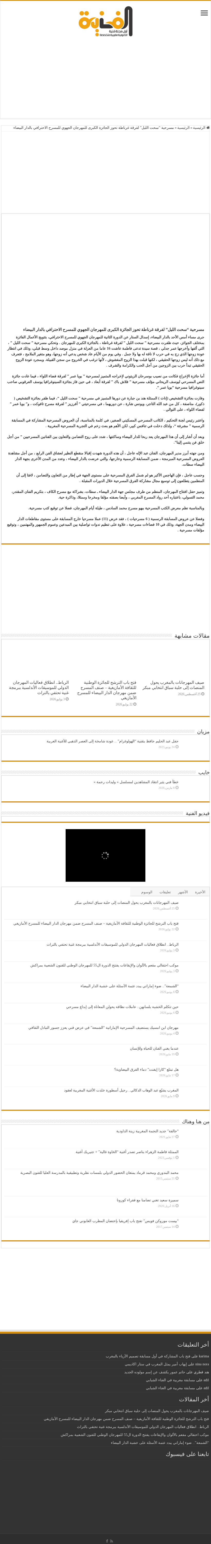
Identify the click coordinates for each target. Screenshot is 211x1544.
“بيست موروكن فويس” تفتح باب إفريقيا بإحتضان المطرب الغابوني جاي (125, 1221)
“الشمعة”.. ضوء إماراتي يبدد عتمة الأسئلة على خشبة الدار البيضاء (130, 986)
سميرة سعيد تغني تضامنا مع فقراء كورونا (148, 1200)
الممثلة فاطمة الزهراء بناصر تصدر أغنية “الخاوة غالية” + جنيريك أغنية (127, 1152)
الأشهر (183, 892)
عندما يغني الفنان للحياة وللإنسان (154, 1048)
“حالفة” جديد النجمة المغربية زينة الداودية (147, 1131)
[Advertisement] (105, 77)
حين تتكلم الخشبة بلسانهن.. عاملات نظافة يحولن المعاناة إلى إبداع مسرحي (122, 1007)
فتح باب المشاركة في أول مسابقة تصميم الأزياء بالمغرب (148, 1356)
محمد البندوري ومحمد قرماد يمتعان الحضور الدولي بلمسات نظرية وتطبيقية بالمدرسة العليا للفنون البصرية (99, 1173)
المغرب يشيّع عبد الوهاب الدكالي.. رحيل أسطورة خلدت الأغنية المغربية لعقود (121, 1090)
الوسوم (146, 892)
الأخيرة (200, 892)
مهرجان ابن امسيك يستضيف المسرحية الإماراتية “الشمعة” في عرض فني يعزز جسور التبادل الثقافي (103, 1028)
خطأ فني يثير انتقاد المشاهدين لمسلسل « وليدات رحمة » (136, 782)
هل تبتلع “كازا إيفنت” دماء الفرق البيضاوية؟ (146, 1069)
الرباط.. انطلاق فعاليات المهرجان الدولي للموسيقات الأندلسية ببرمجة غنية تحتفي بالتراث (39, 687)
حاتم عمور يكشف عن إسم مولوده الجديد (154, 1372)
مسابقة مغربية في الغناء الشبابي (170, 1380)
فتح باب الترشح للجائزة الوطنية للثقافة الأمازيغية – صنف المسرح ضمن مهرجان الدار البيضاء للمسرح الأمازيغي (106, 690)
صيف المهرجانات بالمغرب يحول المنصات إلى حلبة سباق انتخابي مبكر (173, 685)
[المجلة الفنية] (105, 21)
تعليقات (165, 892)
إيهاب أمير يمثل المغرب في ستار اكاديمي (156, 1364)
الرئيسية (199, 128)
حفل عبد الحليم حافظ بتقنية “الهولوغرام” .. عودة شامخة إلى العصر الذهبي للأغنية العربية (113, 741)
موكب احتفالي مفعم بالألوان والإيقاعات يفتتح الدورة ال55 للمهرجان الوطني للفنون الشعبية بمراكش (104, 965)
